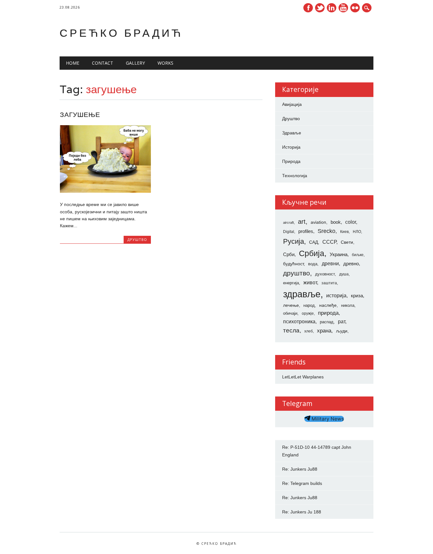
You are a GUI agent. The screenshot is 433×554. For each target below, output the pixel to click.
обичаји (290, 313)
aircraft (288, 222)
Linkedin (331, 7)
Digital (288, 231)
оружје (308, 313)
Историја (291, 147)
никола (347, 305)
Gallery (135, 63)
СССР (329, 242)
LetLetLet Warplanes (303, 376)
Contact (102, 63)
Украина (338, 254)
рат (341, 321)
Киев (344, 231)
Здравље (291, 132)
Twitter (320, 7)
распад (326, 321)
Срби (288, 254)
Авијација (292, 104)
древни (330, 263)
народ (309, 305)
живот (310, 282)
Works (165, 63)
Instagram (355, 7)
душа (344, 274)
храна (324, 331)
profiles (305, 231)
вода (312, 263)
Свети (347, 242)
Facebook (308, 7)
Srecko (326, 231)
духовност (325, 274)
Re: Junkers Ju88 (299, 469)
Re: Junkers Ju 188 (301, 511)
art (302, 221)
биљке (358, 255)
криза (357, 295)
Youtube (343, 7)
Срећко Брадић (121, 33)
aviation (318, 222)
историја (336, 295)
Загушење (80, 114)
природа (328, 313)
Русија (293, 241)
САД (313, 242)
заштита (329, 283)
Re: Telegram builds (302, 483)
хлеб (308, 331)
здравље (301, 294)
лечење (291, 305)
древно (351, 263)
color (350, 222)
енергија (291, 282)
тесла (291, 330)
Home (72, 63)
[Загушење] (105, 191)
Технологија (294, 175)
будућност (293, 263)
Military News (327, 419)
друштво (296, 273)
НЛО (357, 231)
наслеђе (328, 305)
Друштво (137, 239)
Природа (291, 161)
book (336, 222)
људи (341, 330)
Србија (311, 253)
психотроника (299, 321)
